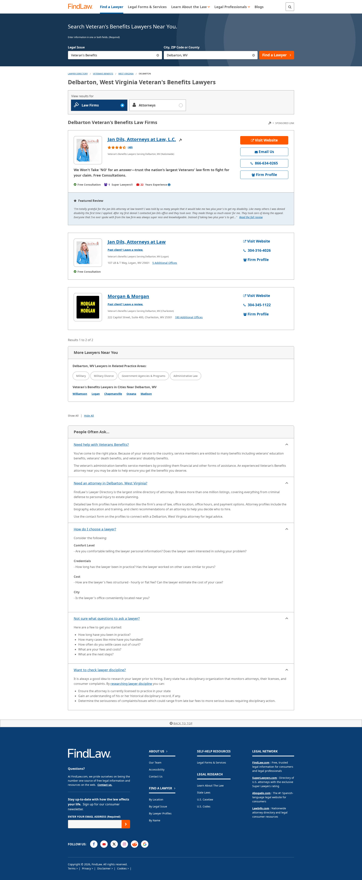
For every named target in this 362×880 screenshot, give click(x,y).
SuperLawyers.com (264, 778)
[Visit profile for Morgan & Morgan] (88, 307)
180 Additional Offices (189, 317)
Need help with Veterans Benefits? (101, 444)
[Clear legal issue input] (158, 55)
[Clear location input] (253, 55)
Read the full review (251, 217)
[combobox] (115, 55)
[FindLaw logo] (82, 6)
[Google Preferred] (144, 844)
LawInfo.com (260, 808)
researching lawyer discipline (131, 684)
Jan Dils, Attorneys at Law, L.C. (142, 139)
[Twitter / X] (114, 844)
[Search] (290, 6)
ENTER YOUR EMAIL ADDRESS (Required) (94, 816)
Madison (146, 394)
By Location (156, 799)
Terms (72, 868)
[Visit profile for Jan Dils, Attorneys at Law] (88, 253)
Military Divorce (104, 376)
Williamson (80, 394)
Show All (73, 415)
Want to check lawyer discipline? (100, 670)
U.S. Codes (203, 806)
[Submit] (126, 824)
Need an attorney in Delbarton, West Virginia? (110, 483)
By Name (154, 820)
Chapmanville (113, 394)
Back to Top (183, 723)
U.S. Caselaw (205, 799)
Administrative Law (185, 376)
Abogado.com (261, 793)
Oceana (131, 394)
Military (81, 376)
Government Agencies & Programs (143, 376)
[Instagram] (124, 844)
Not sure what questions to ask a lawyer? (107, 618)
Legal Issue (76, 47)
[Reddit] (134, 844)
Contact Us (156, 776)
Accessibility (156, 769)
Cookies (122, 868)
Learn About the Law (210, 785)
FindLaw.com (260, 762)
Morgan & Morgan (128, 296)
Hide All (89, 415)
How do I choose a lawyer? (95, 529)
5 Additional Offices (164, 263)
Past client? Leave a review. (125, 250)
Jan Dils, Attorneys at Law (137, 242)
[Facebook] (93, 844)
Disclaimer (104, 868)
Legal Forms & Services (211, 762)
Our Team (155, 762)
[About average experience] (169, 185)
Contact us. (104, 785)
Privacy (87, 868)
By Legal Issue (158, 806)
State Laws (203, 792)
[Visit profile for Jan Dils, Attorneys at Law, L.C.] (88, 150)
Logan (96, 394)
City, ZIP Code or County (181, 47)
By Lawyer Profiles (160, 813)
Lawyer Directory (78, 73)
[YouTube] (104, 844)
